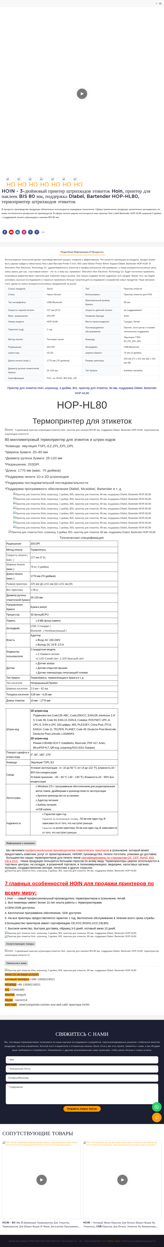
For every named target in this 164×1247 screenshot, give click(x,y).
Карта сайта (113, 1241)
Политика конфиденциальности (138, 1241)
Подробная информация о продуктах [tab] (82, 252)
